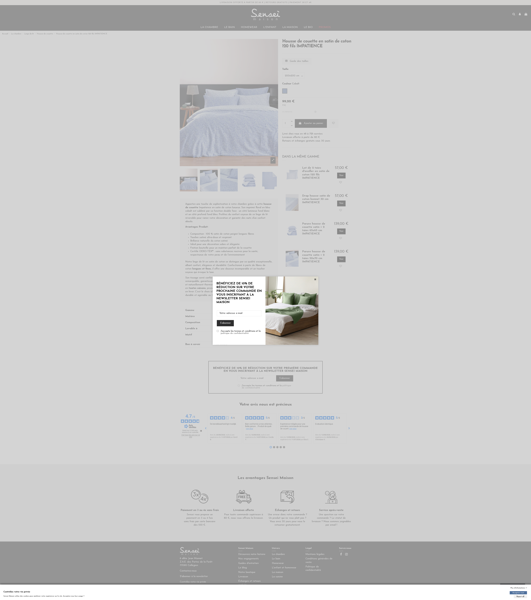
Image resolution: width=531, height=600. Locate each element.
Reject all (520, 597)
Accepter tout (518, 593)
